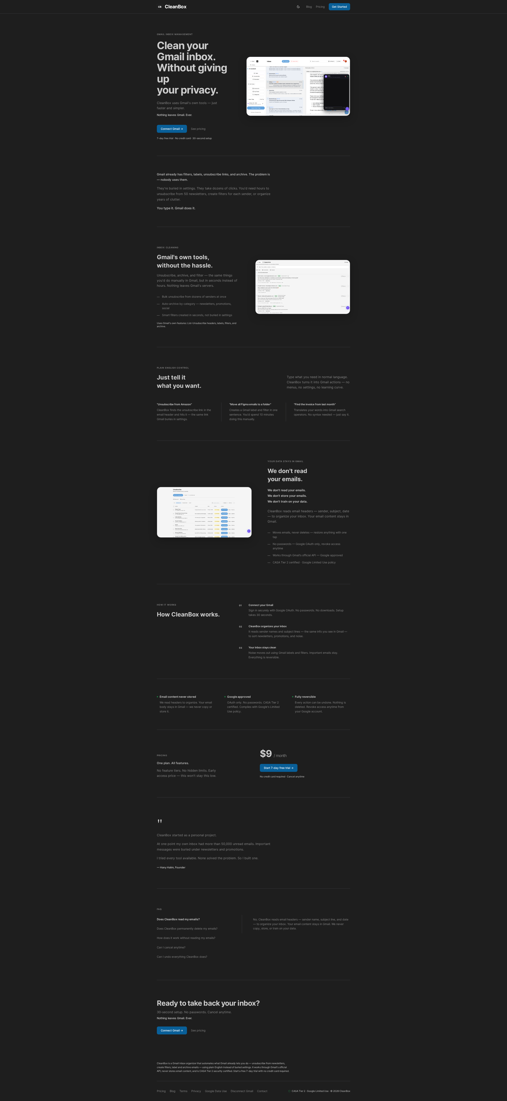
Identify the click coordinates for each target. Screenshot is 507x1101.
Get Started (339, 6)
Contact (262, 1091)
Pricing (320, 6)
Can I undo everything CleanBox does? (182, 956)
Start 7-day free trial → (279, 767)
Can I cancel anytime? (171, 947)
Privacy (196, 1091)
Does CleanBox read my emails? (178, 919)
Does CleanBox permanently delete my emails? (187, 928)
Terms (183, 1091)
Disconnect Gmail (242, 1091)
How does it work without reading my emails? (186, 937)
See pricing (198, 128)
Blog (309, 6)
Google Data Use (216, 1091)
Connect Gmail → (172, 128)
